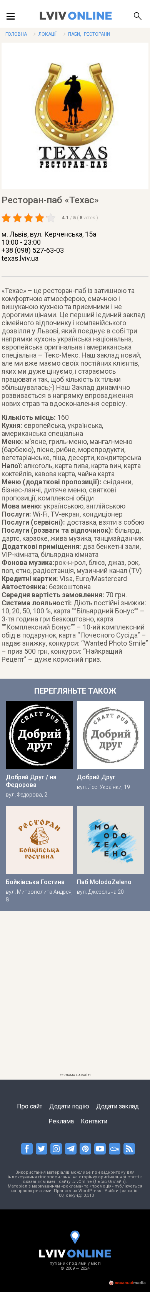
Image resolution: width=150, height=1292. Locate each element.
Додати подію (69, 1106)
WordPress (89, 1190)
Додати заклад (117, 1106)
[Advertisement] (75, 995)
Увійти (111, 1190)
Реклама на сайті (75, 1075)
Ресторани (97, 34)
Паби (74, 34)
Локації (47, 34)
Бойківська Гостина (35, 882)
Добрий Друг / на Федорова (31, 781)
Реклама (61, 1121)
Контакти (94, 1121)
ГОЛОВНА (16, 34)
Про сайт (29, 1106)
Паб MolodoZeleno (104, 882)
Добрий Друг (96, 777)
